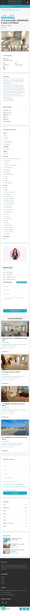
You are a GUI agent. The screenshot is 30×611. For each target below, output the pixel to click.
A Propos (3, 577)
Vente (2, 579)
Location (4, 17)
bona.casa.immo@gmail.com (9, 594)
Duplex (4, 510)
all (3, 335)
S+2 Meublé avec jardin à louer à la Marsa (13, 405)
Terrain (4, 520)
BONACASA (8, 268)
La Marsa (4, 28)
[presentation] (3, 39)
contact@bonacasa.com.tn (11, 277)
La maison (3, 9)
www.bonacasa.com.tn (10, 279)
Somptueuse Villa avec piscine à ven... (16, 539)
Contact (3, 583)
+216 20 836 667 (9, 272)
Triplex (4, 514)
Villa (4, 504)
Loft (4, 517)
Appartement (8, 9)
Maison (4, 526)
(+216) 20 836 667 (7, 592)
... (17, 411)
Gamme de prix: (6, 484)
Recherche (15, 493)
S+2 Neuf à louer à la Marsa (11, 372)
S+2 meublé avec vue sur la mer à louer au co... (14, 438)
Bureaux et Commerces (8, 523)
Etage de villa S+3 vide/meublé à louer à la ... (14, 339)
